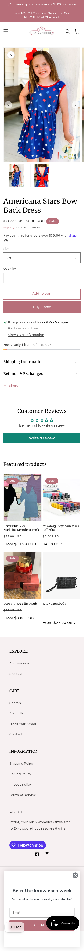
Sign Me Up (42, 925)
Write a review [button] (42, 438)
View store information (26, 334)
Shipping (9, 227)
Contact (15, 734)
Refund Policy (20, 774)
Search (15, 703)
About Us (16, 713)
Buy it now (42, 307)
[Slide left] (8, 104)
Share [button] (13, 385)
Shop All (15, 674)
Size (7, 248)
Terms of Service (22, 795)
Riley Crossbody (54, 603)
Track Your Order (23, 724)
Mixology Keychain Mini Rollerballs (61, 528)
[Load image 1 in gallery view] (16, 175)
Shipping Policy (21, 763)
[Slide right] (75, 104)
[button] (6, 31)
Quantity (10, 268)
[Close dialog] (75, 875)
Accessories (19, 663)
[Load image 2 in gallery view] (42, 175)
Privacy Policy (20, 784)
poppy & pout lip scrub (20, 603)
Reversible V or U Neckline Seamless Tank (21, 528)
